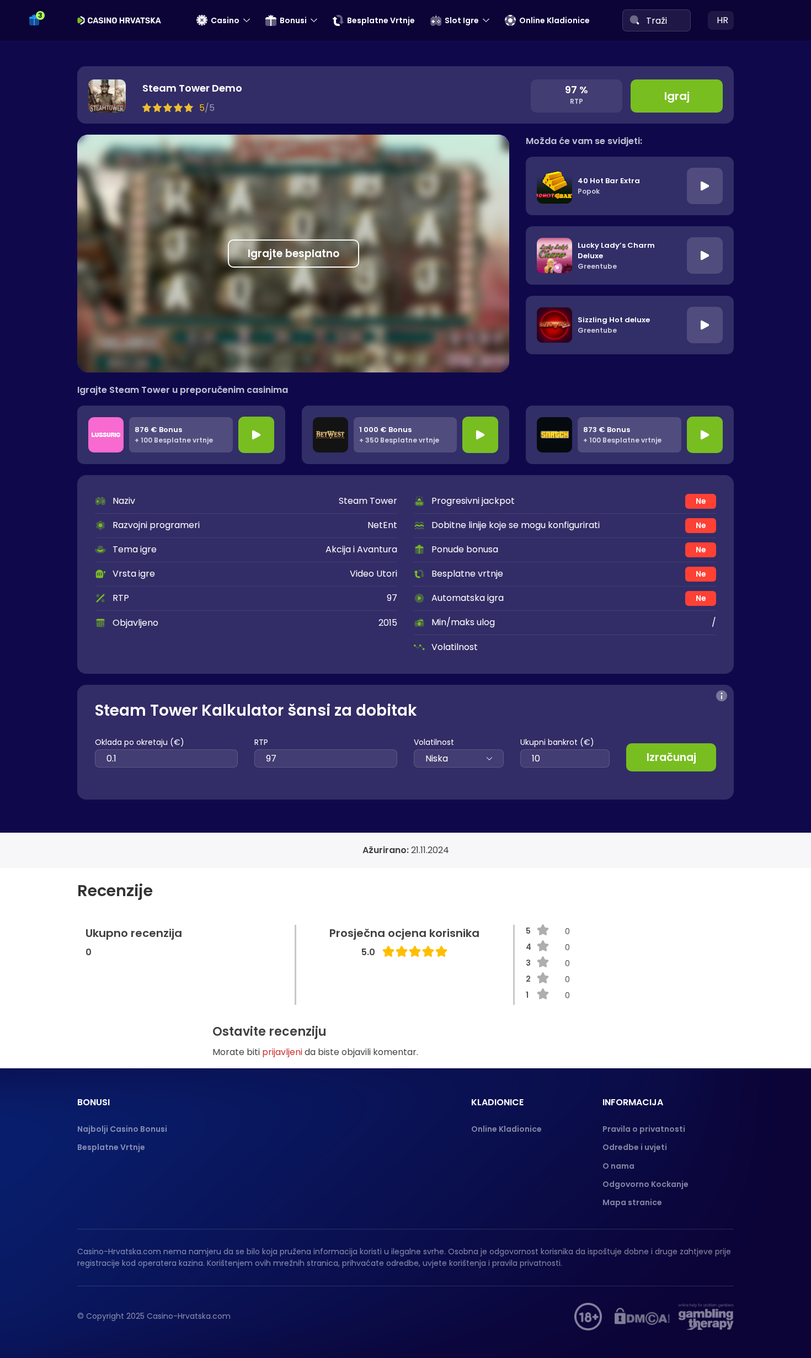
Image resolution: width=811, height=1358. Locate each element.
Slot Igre (462, 20)
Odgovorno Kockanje (645, 1184)
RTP (261, 742)
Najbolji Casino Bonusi (122, 1129)
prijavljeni (282, 1052)
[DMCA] (642, 1316)
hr (722, 20)
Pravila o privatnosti (643, 1129)
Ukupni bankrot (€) (557, 742)
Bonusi (293, 20)
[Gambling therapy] (706, 1316)
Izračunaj (671, 757)
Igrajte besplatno (293, 253)
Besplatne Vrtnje (381, 20)
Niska (436, 758)
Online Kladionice (554, 20)
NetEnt (382, 525)
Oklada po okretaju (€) (139, 742)
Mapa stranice (632, 1202)
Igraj (677, 96)
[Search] (634, 19)
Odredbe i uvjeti (634, 1147)
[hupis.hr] (588, 1316)
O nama (618, 1165)
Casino (225, 20)
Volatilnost (434, 742)
